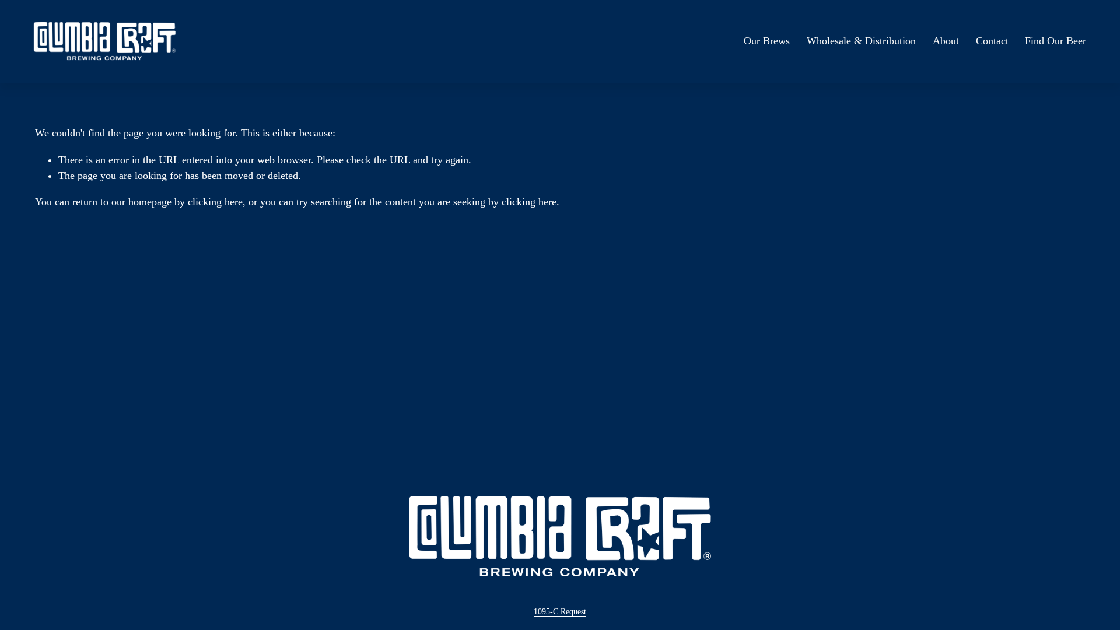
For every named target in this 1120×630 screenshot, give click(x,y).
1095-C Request (560, 611)
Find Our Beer (1055, 41)
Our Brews (767, 41)
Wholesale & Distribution (861, 41)
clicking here (215, 202)
